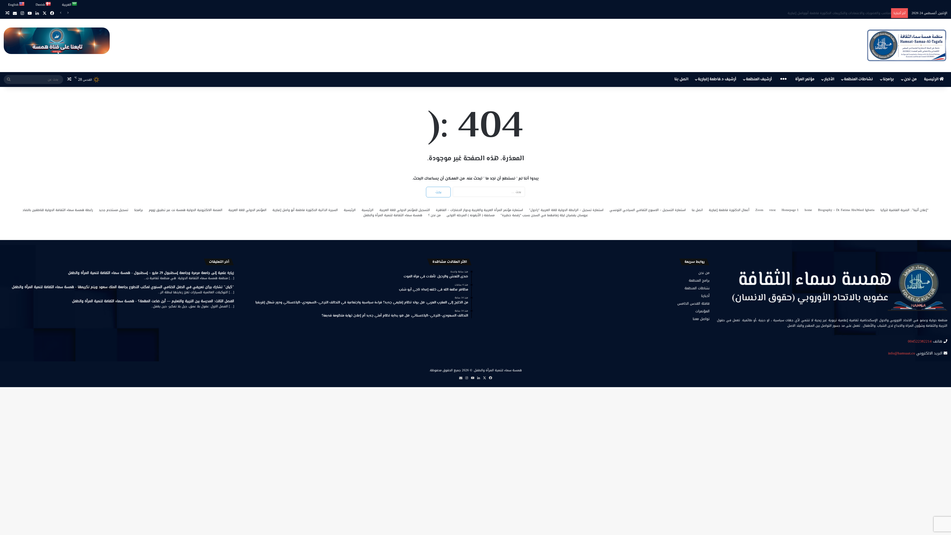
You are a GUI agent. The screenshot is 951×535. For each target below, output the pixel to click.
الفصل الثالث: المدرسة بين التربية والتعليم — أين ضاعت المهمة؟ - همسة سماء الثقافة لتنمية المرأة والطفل (153, 301)
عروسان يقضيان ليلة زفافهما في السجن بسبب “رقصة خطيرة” (544, 215)
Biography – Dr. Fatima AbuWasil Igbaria (846, 210)
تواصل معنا (701, 319)
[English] (22, 4)
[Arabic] (75, 4)
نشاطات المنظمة (858, 79)
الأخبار (829, 79)
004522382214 (920, 341)
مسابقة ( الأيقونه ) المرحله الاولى (471, 215)
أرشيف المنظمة (759, 79)
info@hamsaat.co (901, 353)
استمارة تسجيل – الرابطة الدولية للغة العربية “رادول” (566, 210)
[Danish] (48, 4)
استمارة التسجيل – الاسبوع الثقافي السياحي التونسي (647, 210)
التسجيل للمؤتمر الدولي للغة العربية (404, 210)
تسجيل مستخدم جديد (113, 210)
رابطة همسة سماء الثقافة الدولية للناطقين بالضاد (58, 210)
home (808, 210)
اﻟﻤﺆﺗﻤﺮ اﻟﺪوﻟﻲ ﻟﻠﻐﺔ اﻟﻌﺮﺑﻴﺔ (247, 210)
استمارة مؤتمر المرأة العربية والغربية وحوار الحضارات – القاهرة (479, 210)
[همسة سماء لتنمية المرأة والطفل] (906, 45)
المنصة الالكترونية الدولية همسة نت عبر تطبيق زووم (185, 210)
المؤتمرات (702, 311)
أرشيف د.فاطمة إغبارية (717, 79)
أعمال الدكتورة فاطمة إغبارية (729, 210)
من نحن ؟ (434, 215)
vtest (772, 210)
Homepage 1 (790, 210)
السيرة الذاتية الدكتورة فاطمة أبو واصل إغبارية (305, 210)
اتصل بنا (681, 79)
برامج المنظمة (699, 280)
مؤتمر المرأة (805, 79)
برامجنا (888, 79)
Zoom (759, 210)
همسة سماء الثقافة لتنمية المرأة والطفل (392, 215)
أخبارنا (705, 296)
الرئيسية (931, 79)
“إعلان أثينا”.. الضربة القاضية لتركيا (904, 210)
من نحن (910, 79)
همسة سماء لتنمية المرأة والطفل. (497, 370)
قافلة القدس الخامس (693, 303)
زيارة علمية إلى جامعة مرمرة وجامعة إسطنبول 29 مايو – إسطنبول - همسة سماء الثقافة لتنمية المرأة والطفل (151, 272)
